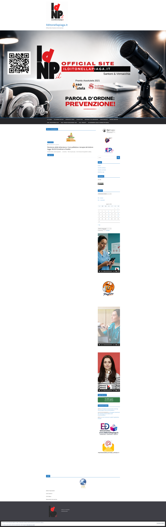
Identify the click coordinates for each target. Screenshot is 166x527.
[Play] (99, 271)
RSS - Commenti (101, 200)
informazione (50, 142)
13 (108, 213)
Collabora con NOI (58, 119)
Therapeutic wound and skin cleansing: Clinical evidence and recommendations (109, 414)
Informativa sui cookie (31, 524)
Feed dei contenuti (102, 167)
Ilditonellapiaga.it (57, 25)
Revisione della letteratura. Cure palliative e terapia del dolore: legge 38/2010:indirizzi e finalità (70, 148)
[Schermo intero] (118, 271)
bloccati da (111, 400)
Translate (108, 230)
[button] (108, 253)
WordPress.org (101, 172)
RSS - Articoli (100, 198)
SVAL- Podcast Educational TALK (69, 122)
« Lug (99, 224)
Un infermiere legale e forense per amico (98, 122)
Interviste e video (70, 119)
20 (108, 216)
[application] (109, 253)
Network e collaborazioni (91, 119)
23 (118, 216)
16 (118, 213)
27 (108, 218)
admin (58, 144)
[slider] (108, 271)
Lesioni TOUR (79, 119)
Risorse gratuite (114, 119)
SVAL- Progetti (82, 122)
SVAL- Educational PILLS (53, 122)
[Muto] (116, 271)
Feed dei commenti (102, 170)
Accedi (99, 165)
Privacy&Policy (104, 119)
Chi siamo (49, 119)
